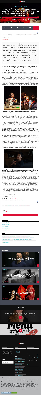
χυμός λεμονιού (5, 242)
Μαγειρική (32, 237)
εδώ (31, 34)
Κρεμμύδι (27, 237)
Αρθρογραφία (12, 236)
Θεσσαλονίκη (21, 237)
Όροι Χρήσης (18, 351)
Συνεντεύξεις (17, 6)
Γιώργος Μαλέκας (19, 19)
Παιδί (9, 239)
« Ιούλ (28, 364)
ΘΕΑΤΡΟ (16, 205)
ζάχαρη (23, 240)
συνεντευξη (26, 205)
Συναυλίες (22, 239)
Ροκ (14, 239)
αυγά (15, 240)
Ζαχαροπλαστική (15, 237)
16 (37, 357)
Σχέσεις (26, 239)
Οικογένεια (4, 239)
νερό (34, 240)
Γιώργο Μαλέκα (19, 35)
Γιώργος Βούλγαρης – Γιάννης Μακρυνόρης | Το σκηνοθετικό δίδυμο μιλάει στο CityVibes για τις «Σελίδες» (21, 259)
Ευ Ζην (28, 236)
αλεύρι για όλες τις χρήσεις (7, 240)
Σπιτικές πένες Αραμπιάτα (6, 229)
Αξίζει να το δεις (5, 236)
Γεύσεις (24, 236)
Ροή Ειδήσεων (18, 352)
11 (29, 357)
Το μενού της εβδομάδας (5, 222)
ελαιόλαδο (19, 240)
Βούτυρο (17, 236)
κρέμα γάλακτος (29, 240)
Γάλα (21, 236)
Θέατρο (25, 6)
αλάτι (30, 239)
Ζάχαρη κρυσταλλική (6, 237)
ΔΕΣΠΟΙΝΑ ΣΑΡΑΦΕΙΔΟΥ (10, 205)
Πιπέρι (12, 239)
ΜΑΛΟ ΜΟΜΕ (21, 205)
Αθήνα (21, 6)
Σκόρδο (17, 239)
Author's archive (20, 215)
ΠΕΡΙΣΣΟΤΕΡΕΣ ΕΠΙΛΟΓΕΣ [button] (6, 392)
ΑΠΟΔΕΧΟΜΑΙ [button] (14, 392)
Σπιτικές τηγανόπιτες (5, 226)
